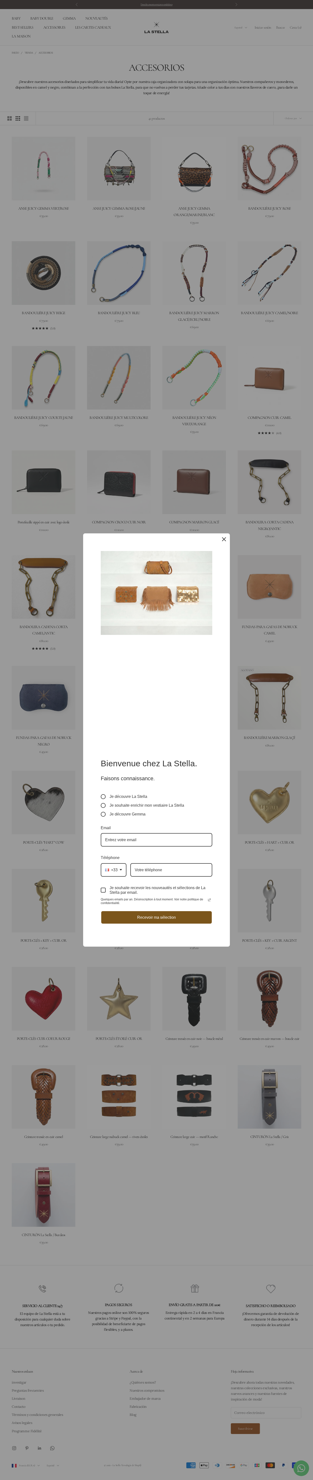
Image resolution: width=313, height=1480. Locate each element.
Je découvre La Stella (128, 796)
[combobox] (113, 870)
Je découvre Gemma (127, 814)
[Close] (224, 539)
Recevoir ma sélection (156, 917)
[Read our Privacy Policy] (209, 900)
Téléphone (110, 858)
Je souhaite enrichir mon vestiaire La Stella (147, 805)
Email (106, 828)
